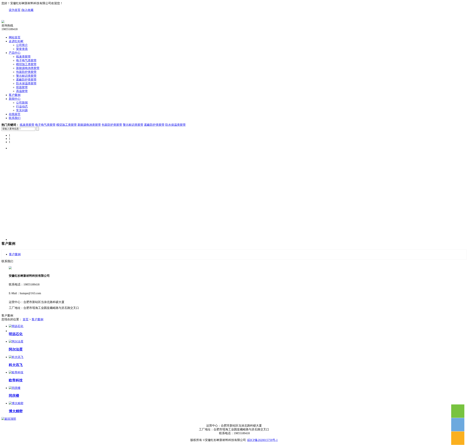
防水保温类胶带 (26, 83)
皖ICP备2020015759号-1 (262, 440)
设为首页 (14, 10)
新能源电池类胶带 (27, 68)
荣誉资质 (22, 48)
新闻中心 (14, 98)
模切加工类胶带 (26, 64)
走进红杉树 (16, 41)
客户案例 (14, 94)
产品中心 (14, 52)
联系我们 (14, 118)
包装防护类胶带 (26, 71)
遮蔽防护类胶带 (26, 79)
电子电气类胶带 (26, 60)
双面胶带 (22, 87)
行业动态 (22, 106)
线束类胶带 (23, 56)
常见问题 (22, 110)
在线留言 (14, 114)
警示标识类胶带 (26, 75)
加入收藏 (27, 10)
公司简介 (22, 45)
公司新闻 (22, 102)
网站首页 (14, 37)
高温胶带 (22, 91)
